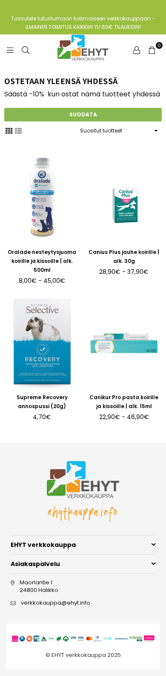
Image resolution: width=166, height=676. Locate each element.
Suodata (83, 114)
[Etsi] (25, 49)
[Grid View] (9, 130)
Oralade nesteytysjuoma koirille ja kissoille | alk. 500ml (42, 260)
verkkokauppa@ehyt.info (55, 603)
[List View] (18, 130)
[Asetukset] (136, 49)
